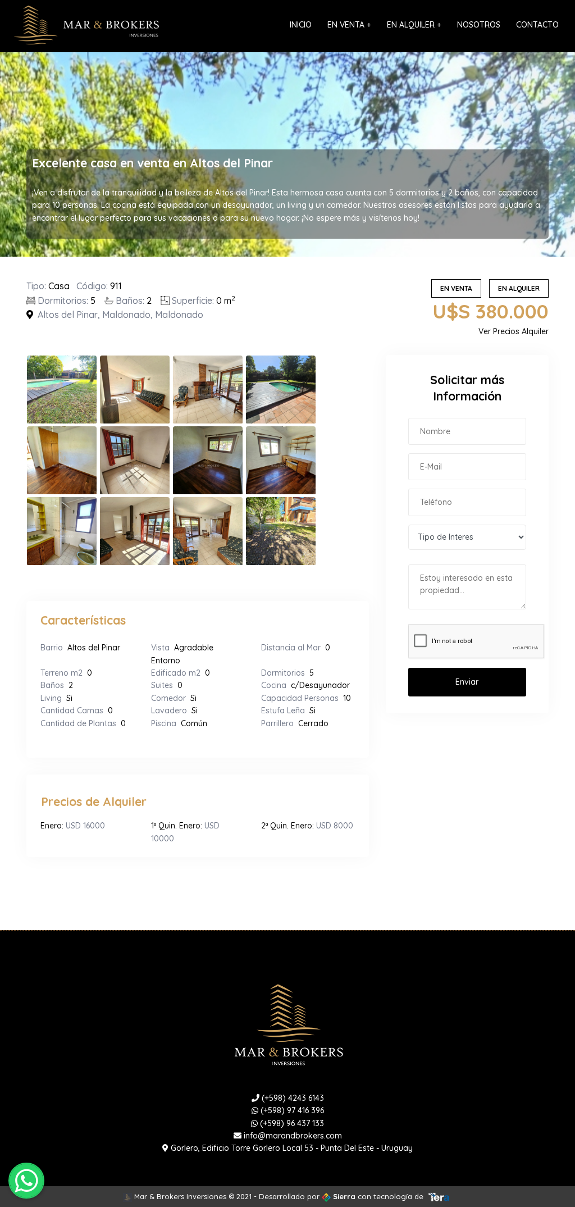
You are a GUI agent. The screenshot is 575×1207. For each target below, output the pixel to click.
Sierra (344, 1196)
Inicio (301, 25)
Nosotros (478, 25)
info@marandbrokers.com (291, 1136)
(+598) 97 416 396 (291, 1110)
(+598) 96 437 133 (291, 1123)
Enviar (466, 682)
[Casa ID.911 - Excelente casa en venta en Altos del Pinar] (62, 389)
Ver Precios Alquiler (513, 331)
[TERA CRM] (439, 1196)
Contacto (537, 25)
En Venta (349, 25)
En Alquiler (414, 25)
